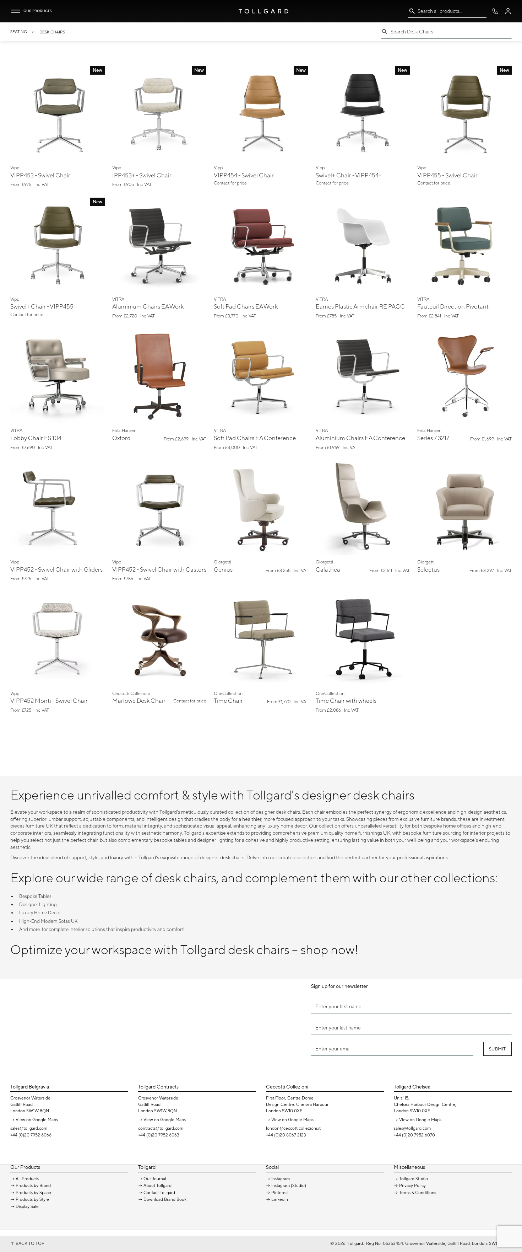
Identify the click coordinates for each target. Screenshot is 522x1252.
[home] (263, 11)
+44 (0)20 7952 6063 (158, 1135)
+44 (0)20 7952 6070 (414, 1135)
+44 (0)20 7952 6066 (30, 1135)
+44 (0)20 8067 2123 (286, 1135)
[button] (15, 11)
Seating (18, 31)
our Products (37, 11)
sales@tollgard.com (28, 1128)
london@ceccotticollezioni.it (293, 1128)
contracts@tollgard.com (160, 1128)
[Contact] (495, 11)
